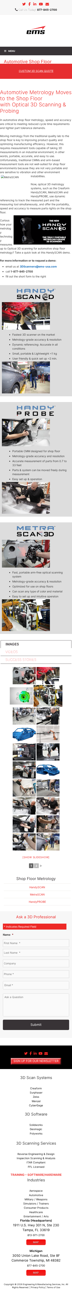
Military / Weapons (36, 1199)
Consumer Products (36, 1207)
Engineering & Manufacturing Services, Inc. (44, 1284)
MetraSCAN (37, 894)
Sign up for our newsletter (36, 1061)
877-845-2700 (47, 9)
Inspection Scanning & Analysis (36, 1158)
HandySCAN (37, 887)
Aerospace (36, 1190)
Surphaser (36, 1092)
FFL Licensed (36, 1166)
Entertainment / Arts (36, 1216)
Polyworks (36, 1133)
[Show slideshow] (36, 857)
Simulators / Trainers (36, 1203)
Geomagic (36, 1129)
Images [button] (12, 644)
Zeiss (36, 1096)
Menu (11, 51)
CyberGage (36, 1105)
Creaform (36, 1088)
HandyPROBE (37, 901)
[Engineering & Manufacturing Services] (36, 30)
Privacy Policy (38, 1287)
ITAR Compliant (36, 1162)
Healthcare (36, 1212)
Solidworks (36, 1124)
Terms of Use (53, 1287)
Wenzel (36, 1101)
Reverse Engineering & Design (36, 1154)
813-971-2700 (36, 1235)
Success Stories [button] (20, 660)
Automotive (36, 1195)
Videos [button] (11, 652)
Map (36, 1242)
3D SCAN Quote (36, 71)
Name (8, 934)
